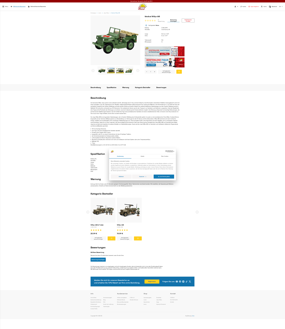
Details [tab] (142, 156)
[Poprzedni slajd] (87, 212)
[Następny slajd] (197, 212)
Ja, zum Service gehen (164, 176)
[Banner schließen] (173, 151)
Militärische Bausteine (19, 6)
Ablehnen (121, 176)
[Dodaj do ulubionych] (179, 72)
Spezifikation (111, 87)
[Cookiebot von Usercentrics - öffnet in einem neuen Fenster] (166, 151)
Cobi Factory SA (165, 29)
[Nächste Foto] (137, 70)
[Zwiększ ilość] (155, 72)
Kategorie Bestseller (142, 87)
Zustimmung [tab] (120, 156)
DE (280, 6)
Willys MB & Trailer (97, 225)
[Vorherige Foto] (93, 70)
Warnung (125, 87)
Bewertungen (161, 87)
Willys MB (120, 225)
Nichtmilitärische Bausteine (38, 6)
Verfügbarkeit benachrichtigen (166, 71)
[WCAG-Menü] (236, 6)
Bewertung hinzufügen (173, 20)
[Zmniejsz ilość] (146, 72)
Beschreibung (96, 87)
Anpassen (141, 176)
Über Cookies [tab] (164, 156)
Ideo (193, 316)
